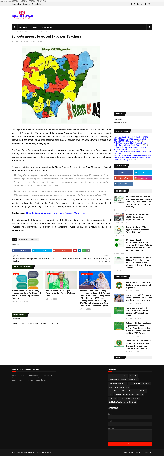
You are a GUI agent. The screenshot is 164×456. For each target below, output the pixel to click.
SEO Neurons (22, 452)
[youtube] (142, 4)
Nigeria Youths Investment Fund (119, 387)
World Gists (112, 398)
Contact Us (138, 452)
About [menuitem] (36, 27)
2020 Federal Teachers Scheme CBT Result (122, 402)
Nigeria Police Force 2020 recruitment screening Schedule (127, 391)
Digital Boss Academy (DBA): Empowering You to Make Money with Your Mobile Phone (131, 144)
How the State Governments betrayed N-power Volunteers (55, 213)
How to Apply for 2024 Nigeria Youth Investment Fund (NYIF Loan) (137, 230)
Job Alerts (133, 376)
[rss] (134, 4)
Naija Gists (20, 32)
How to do (139, 395)
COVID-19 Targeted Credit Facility (139, 383)
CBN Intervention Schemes (117, 380)
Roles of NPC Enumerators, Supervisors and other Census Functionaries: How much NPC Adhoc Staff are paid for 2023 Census (138, 328)
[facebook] (151, 4)
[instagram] (149, 4)
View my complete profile (121, 122)
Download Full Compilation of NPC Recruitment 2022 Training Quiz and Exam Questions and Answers (138, 345)
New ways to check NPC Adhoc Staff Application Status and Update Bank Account (137, 312)
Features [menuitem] (23, 27)
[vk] (123, 184)
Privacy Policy (36, 4)
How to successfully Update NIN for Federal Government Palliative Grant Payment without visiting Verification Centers (138, 263)
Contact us (26, 4)
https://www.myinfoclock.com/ (42, 452)
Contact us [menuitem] (47, 27)
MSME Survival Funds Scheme (124, 395)
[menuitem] (15, 27)
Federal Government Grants (117, 383)
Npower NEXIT (133, 380)
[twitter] (131, 4)
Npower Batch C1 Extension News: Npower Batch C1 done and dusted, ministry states (139, 297)
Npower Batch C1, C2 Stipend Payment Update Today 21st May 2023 (60, 293)
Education (136, 398)
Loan (110, 395)
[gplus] (138, 4)
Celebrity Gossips (124, 398)
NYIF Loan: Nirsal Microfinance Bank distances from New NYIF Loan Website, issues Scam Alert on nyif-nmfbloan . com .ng (132, 157)
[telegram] (145, 4)
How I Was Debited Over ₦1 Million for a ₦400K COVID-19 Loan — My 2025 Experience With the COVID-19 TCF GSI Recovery (131, 139)
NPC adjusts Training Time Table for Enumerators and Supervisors (138, 285)
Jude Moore (18, 41)
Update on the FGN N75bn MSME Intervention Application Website (137, 217)
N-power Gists (23, 239)
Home (14, 4)
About (19, 4)
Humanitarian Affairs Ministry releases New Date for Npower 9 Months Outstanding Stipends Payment (26, 295)
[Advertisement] (133, 69)
